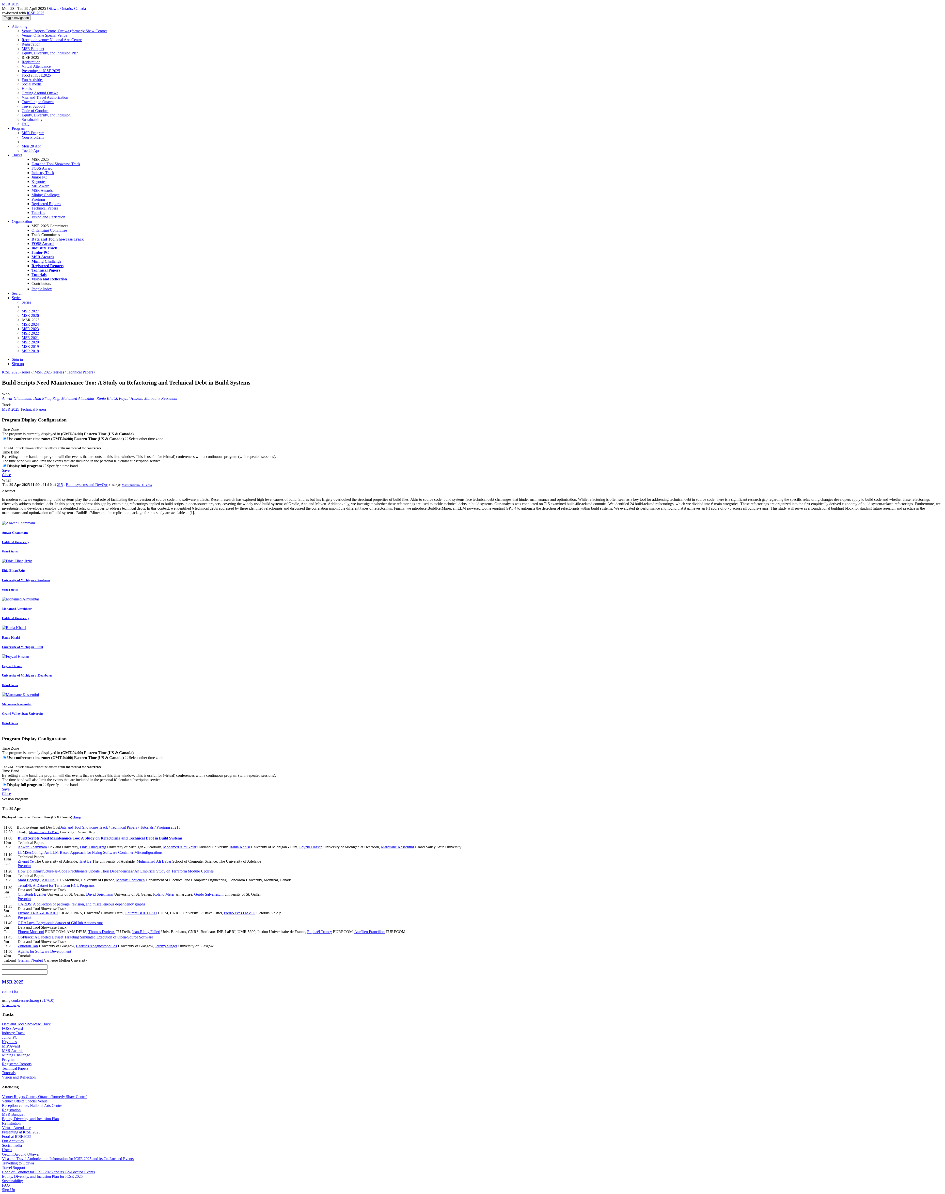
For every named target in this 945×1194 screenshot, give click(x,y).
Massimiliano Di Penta (137, 485)
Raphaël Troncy (319, 932)
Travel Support (33, 106)
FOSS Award (42, 168)
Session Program (15, 799)
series (26, 372)
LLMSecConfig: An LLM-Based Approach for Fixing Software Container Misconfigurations (90, 852)
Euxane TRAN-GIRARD (38, 913)
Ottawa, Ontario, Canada (66, 8)
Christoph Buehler (32, 894)
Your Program (33, 137)
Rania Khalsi (106, 398)
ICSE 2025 (35, 13)
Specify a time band (62, 466)
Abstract (8, 491)
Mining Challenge (46, 195)
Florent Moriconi (31, 932)
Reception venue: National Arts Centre (52, 40)
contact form (11, 991)
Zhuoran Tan (28, 946)
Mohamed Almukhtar (77, 398)
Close (6, 475)
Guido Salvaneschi (208, 894)
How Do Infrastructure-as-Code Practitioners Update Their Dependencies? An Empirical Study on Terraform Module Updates (116, 871)
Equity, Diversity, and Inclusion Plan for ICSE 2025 (42, 1176)
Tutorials (38, 212)
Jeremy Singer (166, 946)
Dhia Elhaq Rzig (46, 398)
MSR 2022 (30, 333)
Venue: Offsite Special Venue (44, 35)
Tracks (17, 155)
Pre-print (24, 866)
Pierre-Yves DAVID (239, 913)
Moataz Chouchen (130, 880)
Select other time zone (146, 439)
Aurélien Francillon (369, 932)
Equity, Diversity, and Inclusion (46, 115)
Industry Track (43, 173)
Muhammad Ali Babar (154, 861)
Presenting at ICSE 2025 (41, 71)
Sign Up (8, 1190)
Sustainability (32, 119)
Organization (22, 221)
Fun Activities (32, 80)
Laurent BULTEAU (141, 913)
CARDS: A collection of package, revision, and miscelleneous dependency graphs (81, 904)
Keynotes (39, 181)
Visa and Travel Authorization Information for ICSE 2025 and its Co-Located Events (68, 1159)
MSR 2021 (30, 338)
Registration (31, 44)
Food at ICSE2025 (36, 75)
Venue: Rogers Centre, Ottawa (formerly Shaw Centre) (64, 31)
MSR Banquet (33, 49)
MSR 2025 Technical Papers (24, 409)
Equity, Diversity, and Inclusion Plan (50, 53)
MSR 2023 (30, 329)
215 (60, 485)
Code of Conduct (35, 111)
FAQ (26, 124)
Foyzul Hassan (130, 398)
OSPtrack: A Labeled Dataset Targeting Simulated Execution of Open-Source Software (85, 937)
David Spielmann (99, 894)
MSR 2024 (30, 324)
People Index (42, 289)
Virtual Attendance (36, 66)
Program (18, 128)
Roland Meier (163, 894)
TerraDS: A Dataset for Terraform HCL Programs (56, 885)
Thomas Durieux (101, 932)
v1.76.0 (47, 1000)
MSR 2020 (30, 342)
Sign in (17, 359)
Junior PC (39, 177)
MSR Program (33, 133)
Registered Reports (46, 204)
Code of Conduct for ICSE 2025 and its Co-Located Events (48, 1172)
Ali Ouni (49, 880)
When (6, 480)
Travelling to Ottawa (38, 102)
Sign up (18, 364)
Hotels (27, 88)
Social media (32, 84)
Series (26, 302)
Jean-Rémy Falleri (146, 932)
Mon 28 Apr (31, 146)
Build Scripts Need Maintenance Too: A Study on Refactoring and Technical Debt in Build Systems (100, 838)
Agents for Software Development (44, 951)
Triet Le (85, 861)
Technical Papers (45, 208)
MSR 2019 (30, 346)
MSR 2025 (43, 372)
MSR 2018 (30, 351)
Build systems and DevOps (87, 485)
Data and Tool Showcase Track (56, 164)
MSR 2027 (30, 311)
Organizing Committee (49, 230)
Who (6, 394)
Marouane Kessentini (160, 398)
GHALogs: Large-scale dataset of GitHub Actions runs (60, 923)
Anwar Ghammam (16, 398)
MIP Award (40, 186)
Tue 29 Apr (30, 150)
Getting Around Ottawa (40, 93)
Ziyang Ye (26, 861)
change (77, 817)
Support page (11, 1005)
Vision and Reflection (48, 217)
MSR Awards (42, 190)
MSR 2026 (30, 315)
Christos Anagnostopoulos (96, 946)
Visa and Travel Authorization (45, 97)
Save (6, 470)
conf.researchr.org (25, 1000)
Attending (19, 26)
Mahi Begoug (28, 880)
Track (6, 405)
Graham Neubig (30, 960)
